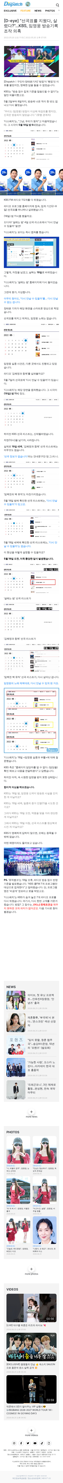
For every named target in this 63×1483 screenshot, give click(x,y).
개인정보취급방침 (19, 1478)
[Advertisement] (31, 948)
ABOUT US (46, 1478)
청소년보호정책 (34, 1478)
